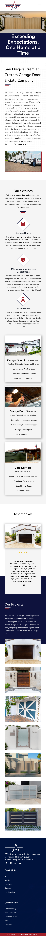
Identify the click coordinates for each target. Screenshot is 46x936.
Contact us (34, 624)
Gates (7, 920)
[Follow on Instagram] (11, 863)
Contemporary (10, 908)
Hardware (9, 884)
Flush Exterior (10, 912)
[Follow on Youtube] (20, 863)
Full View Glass (11, 916)
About (7, 876)
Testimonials (10, 892)
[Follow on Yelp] (15, 863)
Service (7, 880)
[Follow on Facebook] (6, 863)
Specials (8, 888)
